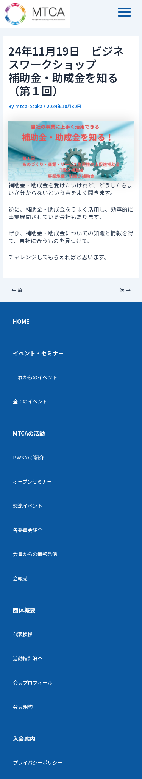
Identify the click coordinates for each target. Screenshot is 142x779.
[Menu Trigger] (124, 11)
